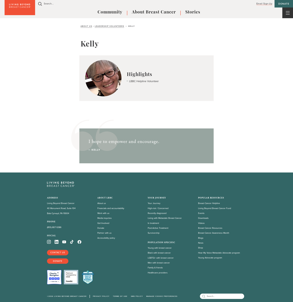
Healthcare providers (158, 272)
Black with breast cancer (159, 252)
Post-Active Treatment (158, 228)
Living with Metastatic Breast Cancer (165, 218)
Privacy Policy (101, 296)
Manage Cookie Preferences (161, 296)
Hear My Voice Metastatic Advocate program (219, 252)
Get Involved (103, 223)
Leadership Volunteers (109, 26)
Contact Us (57, 252)
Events (201, 213)
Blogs (200, 238)
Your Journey (154, 203)
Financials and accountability (110, 208)
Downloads (203, 218)
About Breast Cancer (154, 12)
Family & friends (155, 267)
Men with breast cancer (159, 262)
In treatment (153, 223)
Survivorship (153, 233)
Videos (201, 223)
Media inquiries (104, 218)
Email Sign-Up (264, 3)
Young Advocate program (210, 257)
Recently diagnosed (157, 213)
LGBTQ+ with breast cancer (161, 257)
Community (110, 12)
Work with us (103, 213)
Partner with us (104, 233)
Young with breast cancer (160, 248)
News (200, 243)
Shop (200, 247)
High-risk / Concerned (158, 208)
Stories (192, 12)
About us (86, 26)
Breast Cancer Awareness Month (213, 233)
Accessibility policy (106, 238)
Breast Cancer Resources (210, 228)
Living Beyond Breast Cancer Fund (214, 208)
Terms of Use (120, 296)
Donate (283, 3)
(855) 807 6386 (54, 227)
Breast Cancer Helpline (209, 203)
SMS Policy (137, 296)
